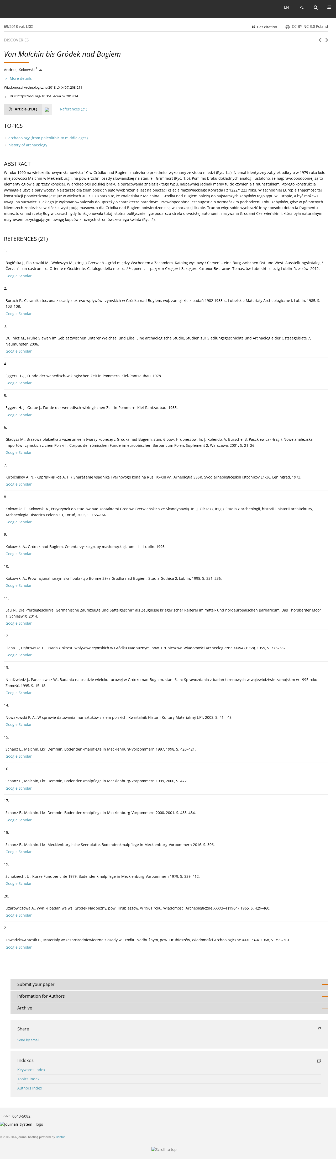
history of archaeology (27, 144)
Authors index (29, 1088)
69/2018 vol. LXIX (18, 26)
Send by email (28, 1040)
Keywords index (31, 1069)
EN (286, 7)
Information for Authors (41, 996)
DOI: (44, 96)
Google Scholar (19, 275)
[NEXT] (326, 42)
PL (301, 7)
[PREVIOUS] (320, 42)
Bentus (60, 1137)
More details (21, 78)
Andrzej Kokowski (19, 69)
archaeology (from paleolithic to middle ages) (48, 137)
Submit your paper (36, 984)
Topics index (28, 1078)
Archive (24, 1008)
